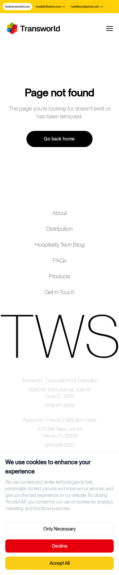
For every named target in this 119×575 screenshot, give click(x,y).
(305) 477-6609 (59, 405)
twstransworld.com (17, 6)
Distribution (59, 228)
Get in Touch (59, 291)
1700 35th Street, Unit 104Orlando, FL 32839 (59, 433)
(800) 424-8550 (59, 445)
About (59, 212)
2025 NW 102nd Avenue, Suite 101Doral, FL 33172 (60, 393)
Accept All (60, 563)
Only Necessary (59, 528)
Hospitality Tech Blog (60, 244)
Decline (59, 546)
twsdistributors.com (50, 6)
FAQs (59, 260)
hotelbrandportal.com (87, 6)
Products (59, 276)
